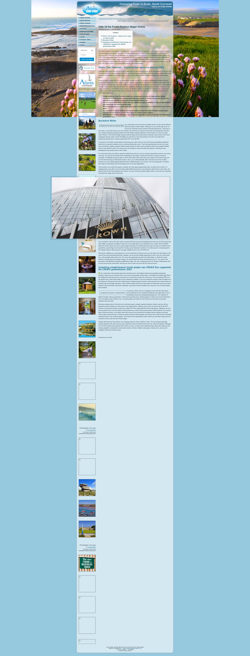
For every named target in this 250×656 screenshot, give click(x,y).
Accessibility (131, 649)
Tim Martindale (91, 430)
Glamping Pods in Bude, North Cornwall (146, 4)
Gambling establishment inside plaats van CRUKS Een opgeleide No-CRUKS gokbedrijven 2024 (117, 44)
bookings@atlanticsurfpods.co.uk (134, 648)
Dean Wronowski (139, 654)
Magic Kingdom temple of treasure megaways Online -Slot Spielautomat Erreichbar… (143, 21)
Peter (118, 29)
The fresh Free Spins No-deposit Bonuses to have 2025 (117, 19)
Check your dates (86, 59)
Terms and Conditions (121, 649)
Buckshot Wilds (108, 40)
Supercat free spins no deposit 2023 (140, 55)
